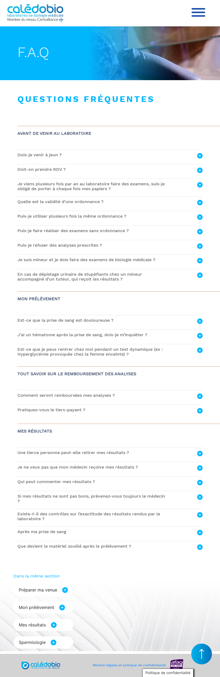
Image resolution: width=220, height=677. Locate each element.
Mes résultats (32, 625)
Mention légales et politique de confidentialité (129, 665)
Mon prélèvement (36, 607)
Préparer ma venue (38, 590)
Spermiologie (32, 642)
